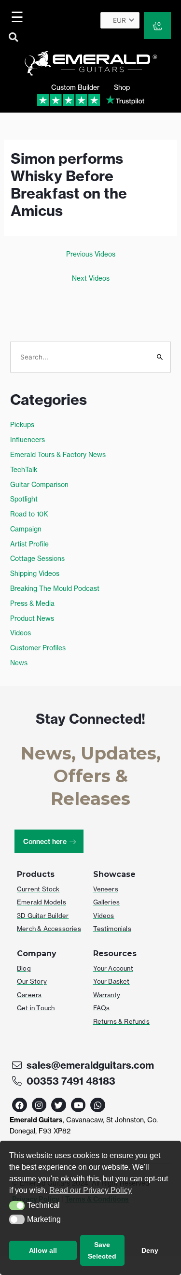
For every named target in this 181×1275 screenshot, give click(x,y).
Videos (20, 633)
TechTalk (23, 469)
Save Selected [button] (102, 1250)
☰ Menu (19, 17)
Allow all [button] (43, 1250)
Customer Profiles (38, 648)
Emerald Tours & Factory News (58, 454)
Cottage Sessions (37, 558)
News (19, 663)
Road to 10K (29, 514)
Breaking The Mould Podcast (54, 588)
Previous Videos (90, 254)
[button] (17, 1206)
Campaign (26, 529)
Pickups (22, 425)
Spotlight (24, 499)
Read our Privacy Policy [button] (90, 1190)
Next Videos (91, 278)
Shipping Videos (34, 573)
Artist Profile (29, 544)
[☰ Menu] (18, 17)
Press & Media (32, 603)
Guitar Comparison (39, 484)
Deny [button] (149, 1250)
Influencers (27, 440)
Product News (32, 618)
